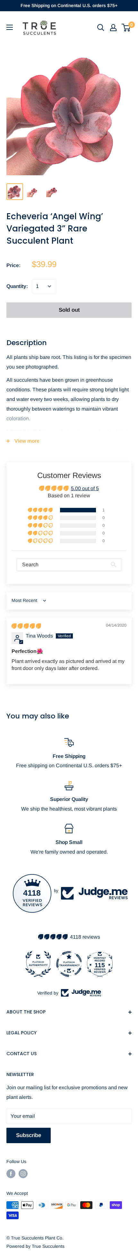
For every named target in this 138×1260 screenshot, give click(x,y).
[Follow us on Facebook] (10, 1173)
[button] (41, 510)
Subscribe (28, 1135)
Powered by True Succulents (35, 1246)
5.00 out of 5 (85, 488)
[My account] (113, 27)
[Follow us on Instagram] (23, 1173)
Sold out (69, 310)
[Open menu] (9, 27)
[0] (126, 27)
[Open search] (100, 27)
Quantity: (17, 286)
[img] (26, 626)
